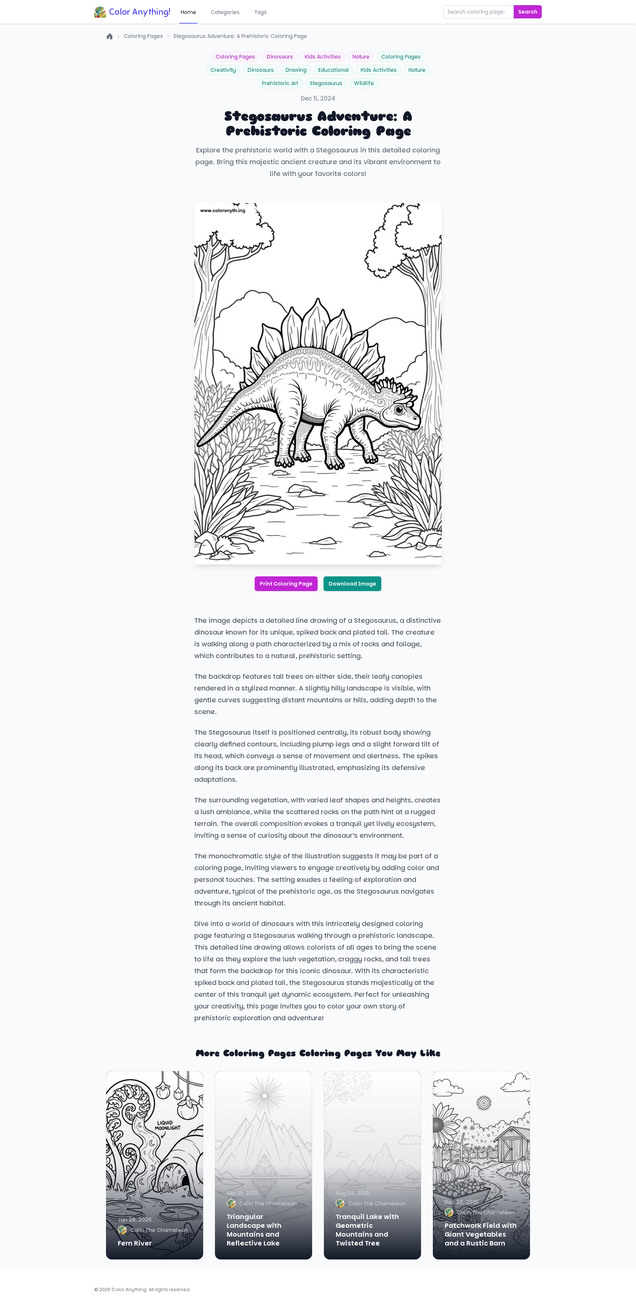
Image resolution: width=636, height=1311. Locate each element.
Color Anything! (139, 11)
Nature (361, 56)
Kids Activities (323, 56)
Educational (333, 70)
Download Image (352, 583)
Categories (225, 12)
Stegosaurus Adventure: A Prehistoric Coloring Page (240, 36)
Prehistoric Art (280, 83)
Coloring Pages (143, 36)
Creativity (223, 70)
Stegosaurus (326, 83)
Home (188, 12)
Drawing (296, 70)
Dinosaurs (280, 56)
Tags (260, 12)
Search (527, 11)
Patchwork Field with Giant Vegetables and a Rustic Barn (481, 1234)
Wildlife (364, 83)
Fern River (135, 1243)
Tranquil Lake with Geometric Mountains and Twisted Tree (367, 1230)
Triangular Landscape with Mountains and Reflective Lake (254, 1230)
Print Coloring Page (286, 583)
